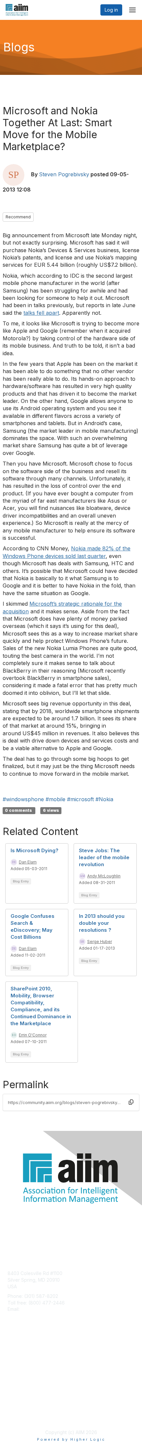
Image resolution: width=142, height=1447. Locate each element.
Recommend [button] (18, 216)
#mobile (55, 799)
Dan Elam (28, 862)
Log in (111, 10)
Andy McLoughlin (104, 875)
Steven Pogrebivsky (64, 174)
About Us (17, 1409)
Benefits (16, 1359)
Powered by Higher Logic (71, 1439)
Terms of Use (22, 1416)
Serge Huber (99, 941)
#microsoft (80, 799)
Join (12, 1353)
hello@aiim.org (37, 1309)
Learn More (20, 1365)
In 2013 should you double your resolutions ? (101, 923)
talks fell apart (41, 312)
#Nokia (104, 799)
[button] (131, 1102)
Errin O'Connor (33, 1034)
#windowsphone (23, 799)
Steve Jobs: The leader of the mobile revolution (104, 857)
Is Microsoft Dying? (34, 850)
